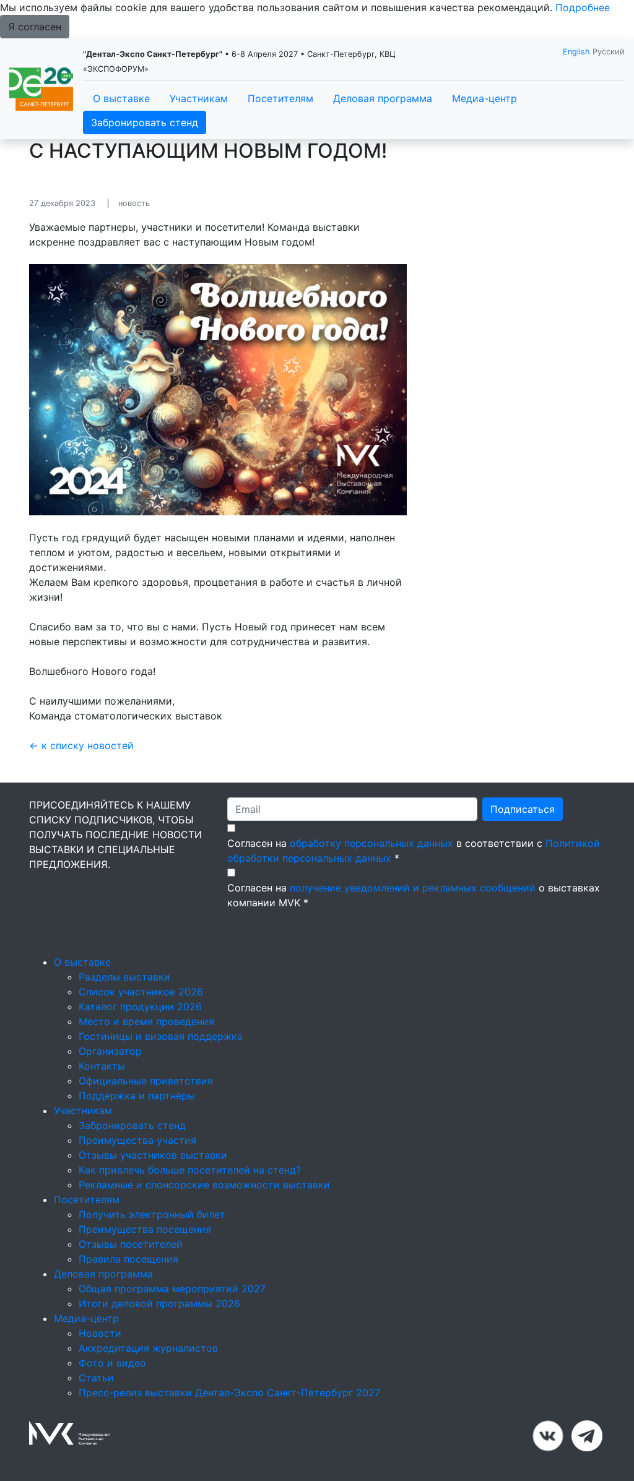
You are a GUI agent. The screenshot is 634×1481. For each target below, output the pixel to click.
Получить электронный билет (152, 1214)
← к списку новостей (81, 745)
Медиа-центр (484, 98)
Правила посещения (128, 1259)
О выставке (121, 98)
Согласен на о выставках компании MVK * (413, 895)
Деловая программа (382, 98)
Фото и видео (112, 1363)
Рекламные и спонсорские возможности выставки (204, 1184)
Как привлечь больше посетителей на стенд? (190, 1170)
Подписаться (522, 809)
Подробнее (582, 7)
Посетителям (280, 98)
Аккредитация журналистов (148, 1348)
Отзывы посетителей (131, 1244)
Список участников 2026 (141, 991)
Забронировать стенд (144, 122)
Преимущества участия (137, 1140)
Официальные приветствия (146, 1081)
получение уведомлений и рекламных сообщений (413, 888)
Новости (100, 1333)
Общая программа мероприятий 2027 (172, 1288)
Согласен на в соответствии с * (413, 850)
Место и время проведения (146, 1021)
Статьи (96, 1378)
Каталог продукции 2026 (140, 1006)
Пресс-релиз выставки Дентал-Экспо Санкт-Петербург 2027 (229, 1392)
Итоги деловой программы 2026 (159, 1303)
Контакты (102, 1066)
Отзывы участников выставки (153, 1155)
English (576, 51)
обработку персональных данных (371, 843)
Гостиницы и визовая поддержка (161, 1036)
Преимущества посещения (145, 1229)
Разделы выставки (124, 977)
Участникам (199, 98)
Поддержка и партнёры (137, 1095)
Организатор (110, 1051)
